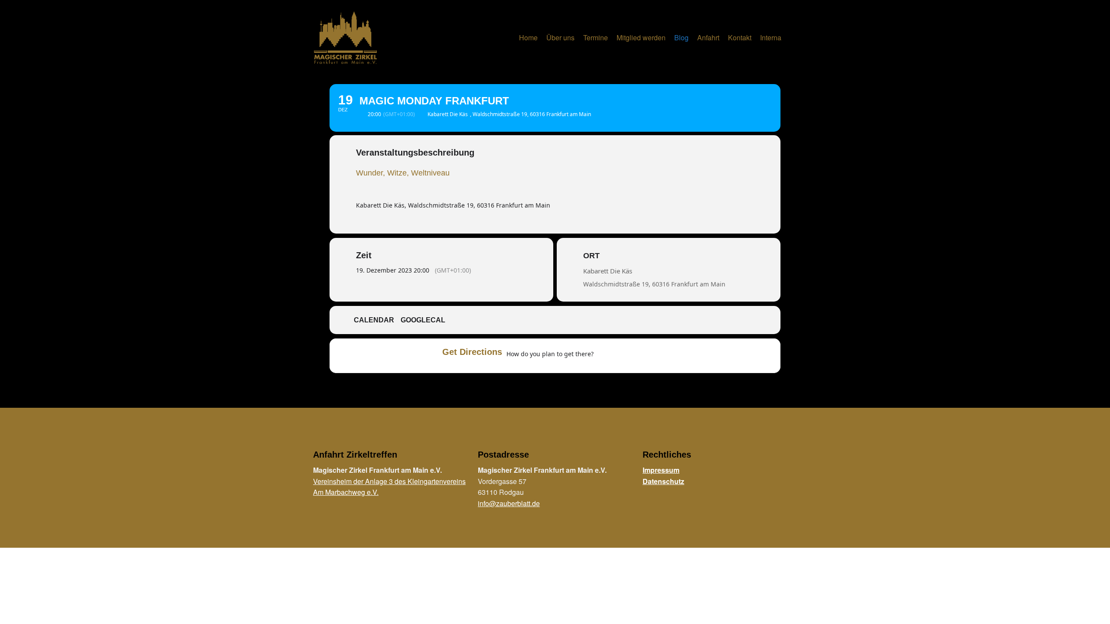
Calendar (374, 320)
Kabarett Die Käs (607, 270)
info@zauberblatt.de (509, 503)
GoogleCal (423, 320)
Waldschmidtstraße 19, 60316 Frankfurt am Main (654, 284)
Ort (591, 255)
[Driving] (622, 356)
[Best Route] (605, 356)
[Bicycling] (673, 356)
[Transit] (639, 356)
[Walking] (656, 356)
